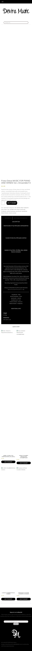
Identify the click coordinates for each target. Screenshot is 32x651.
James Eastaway (11, 211)
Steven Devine (4, 213)
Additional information (20, 218)
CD (15, 207)
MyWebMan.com (18, 644)
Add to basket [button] (8, 461)
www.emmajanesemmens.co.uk (16, 289)
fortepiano (26, 207)
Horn (2, 209)
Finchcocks (22, 209)
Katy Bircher (24, 211)
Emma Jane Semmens (8, 646)
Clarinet (18, 207)
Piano (5, 209)
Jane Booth (18, 211)
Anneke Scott (13, 209)
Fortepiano (4, 211)
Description (8, 218)
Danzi (18, 209)
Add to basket (11, 203)
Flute (22, 207)
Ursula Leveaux (12, 213)
